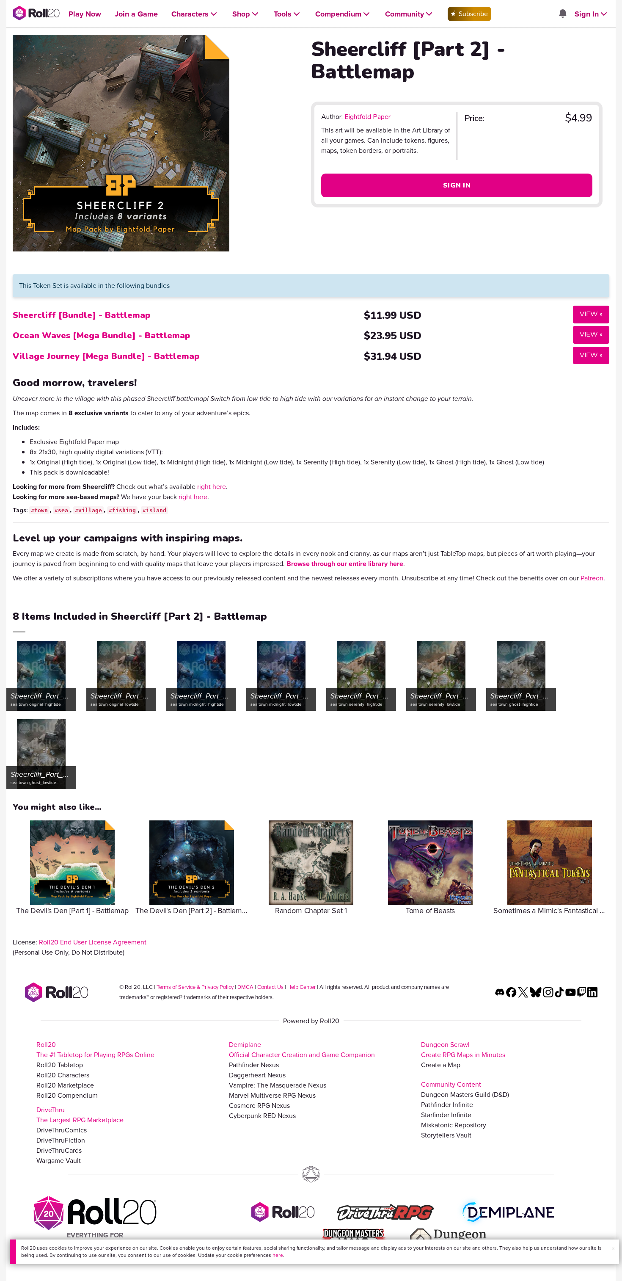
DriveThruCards (59, 1150)
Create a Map (440, 1065)
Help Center (301, 987)
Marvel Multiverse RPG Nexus (272, 1095)
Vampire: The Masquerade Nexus (277, 1085)
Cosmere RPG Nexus (259, 1105)
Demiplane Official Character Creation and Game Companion (302, 1050)
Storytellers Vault (446, 1135)
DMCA (245, 987)
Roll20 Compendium (67, 1095)
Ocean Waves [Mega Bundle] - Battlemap (101, 335)
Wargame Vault (58, 1160)
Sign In (457, 185)
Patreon (592, 578)
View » (588, 314)
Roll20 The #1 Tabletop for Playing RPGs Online (95, 1050)
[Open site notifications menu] (562, 14)
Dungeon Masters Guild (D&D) (465, 1094)
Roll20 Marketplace (65, 1085)
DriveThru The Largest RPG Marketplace (80, 1115)
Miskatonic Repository (453, 1125)
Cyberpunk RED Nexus (262, 1116)
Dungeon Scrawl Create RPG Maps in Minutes (463, 1050)
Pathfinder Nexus (254, 1065)
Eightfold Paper (367, 116)
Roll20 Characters (62, 1075)
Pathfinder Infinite (447, 1105)
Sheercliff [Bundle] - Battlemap (81, 315)
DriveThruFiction (60, 1140)
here (277, 1255)
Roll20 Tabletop (59, 1065)
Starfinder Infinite (446, 1115)
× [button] (613, 1248)
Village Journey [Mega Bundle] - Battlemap (106, 356)
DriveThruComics (61, 1130)
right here (211, 486)
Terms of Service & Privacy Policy (195, 987)
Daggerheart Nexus (257, 1075)
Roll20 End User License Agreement (92, 942)
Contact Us (270, 987)
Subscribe (472, 14)
